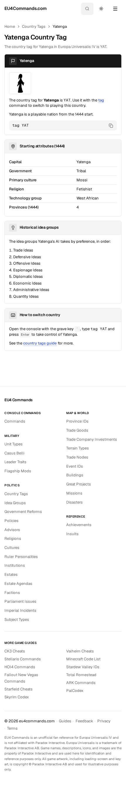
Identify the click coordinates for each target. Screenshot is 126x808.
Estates (11, 574)
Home (9, 26)
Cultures (11, 547)
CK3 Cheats (14, 651)
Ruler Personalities (21, 556)
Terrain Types (77, 448)
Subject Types (16, 619)
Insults (72, 533)
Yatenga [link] (60, 26)
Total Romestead (81, 674)
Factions (12, 592)
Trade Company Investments (91, 439)
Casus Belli (14, 453)
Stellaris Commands (22, 659)
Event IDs (74, 466)
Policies (11, 520)
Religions (12, 538)
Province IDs (77, 421)
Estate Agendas (18, 583)
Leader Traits (15, 461)
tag (101, 100)
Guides (65, 721)
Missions (74, 493)
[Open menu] (115, 8)
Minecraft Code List (83, 659)
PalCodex (75, 690)
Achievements (78, 524)
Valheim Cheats (80, 651)
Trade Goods (77, 430)
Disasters (74, 502)
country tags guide (40, 343)
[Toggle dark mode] (101, 8)
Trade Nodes (77, 457)
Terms (12, 728)
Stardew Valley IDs (82, 666)
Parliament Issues (20, 601)
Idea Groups (15, 502)
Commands (14, 421)
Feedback (84, 721)
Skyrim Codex (16, 697)
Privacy (103, 721)
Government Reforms (23, 511)
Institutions (14, 565)
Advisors (12, 529)
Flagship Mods (17, 470)
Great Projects (78, 484)
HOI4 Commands (19, 666)
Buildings (74, 475)
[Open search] (87, 8)
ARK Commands (81, 682)
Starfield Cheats (18, 689)
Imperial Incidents (20, 610)
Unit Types (13, 444)
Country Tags (33, 26)
